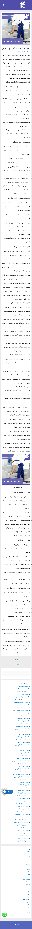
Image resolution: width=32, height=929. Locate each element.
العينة (29, 874)
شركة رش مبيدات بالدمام (24, 747)
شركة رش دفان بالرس (24, 827)
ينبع (29, 914)
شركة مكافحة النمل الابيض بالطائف (21, 822)
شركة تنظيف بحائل (25, 694)
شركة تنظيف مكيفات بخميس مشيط (21, 710)
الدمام (28, 51)
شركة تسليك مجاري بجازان (23, 691)
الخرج (28, 856)
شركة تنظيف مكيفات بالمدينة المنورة (21, 774)
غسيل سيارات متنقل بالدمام (23, 713)
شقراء (28, 907)
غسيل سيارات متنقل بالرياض (23, 707)
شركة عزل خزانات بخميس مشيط (22, 702)
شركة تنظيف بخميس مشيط (23, 766)
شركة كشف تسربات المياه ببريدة (22, 745)
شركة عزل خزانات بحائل (24, 731)
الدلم (29, 859)
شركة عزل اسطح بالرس (24, 841)
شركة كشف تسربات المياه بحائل (22, 699)
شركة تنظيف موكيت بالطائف (23, 790)
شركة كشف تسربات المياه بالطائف (21, 803)
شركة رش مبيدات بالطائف (23, 809)
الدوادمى (28, 864)
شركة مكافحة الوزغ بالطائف (23, 795)
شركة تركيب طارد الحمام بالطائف (22, 814)
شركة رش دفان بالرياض (24, 750)
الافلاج (28, 851)
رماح (29, 904)
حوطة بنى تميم (26, 899)
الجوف (28, 854)
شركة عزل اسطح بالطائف (24, 798)
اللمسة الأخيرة (26, 879)
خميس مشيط (27, 902)
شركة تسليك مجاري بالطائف (23, 801)
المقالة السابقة (16, 659)
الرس (29, 866)
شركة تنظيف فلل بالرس (24, 835)
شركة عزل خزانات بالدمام (24, 721)
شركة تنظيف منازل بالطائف (23, 793)
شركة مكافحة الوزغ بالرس (23, 838)
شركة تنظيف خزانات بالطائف (23, 811)
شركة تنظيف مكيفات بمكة (23, 689)
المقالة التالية (16, 664)
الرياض (28, 869)
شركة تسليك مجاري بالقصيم (23, 758)
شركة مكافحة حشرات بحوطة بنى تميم (20, 761)
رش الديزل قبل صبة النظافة (23, 742)
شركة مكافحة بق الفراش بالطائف (22, 819)
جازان (28, 891)
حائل (29, 897)
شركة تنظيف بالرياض (25, 782)
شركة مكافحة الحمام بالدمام (23, 718)
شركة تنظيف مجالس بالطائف (23, 787)
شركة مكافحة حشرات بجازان (23, 771)
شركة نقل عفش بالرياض (24, 683)
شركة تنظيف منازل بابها (24, 686)
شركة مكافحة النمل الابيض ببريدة (22, 729)
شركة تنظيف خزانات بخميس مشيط (21, 697)
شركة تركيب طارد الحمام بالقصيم (22, 705)
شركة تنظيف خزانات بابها (24, 723)
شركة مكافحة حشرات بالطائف (22, 817)
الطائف (28, 871)
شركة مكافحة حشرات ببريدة (23, 739)
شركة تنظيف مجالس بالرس (23, 830)
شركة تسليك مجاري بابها (24, 737)
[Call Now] (5, 792)
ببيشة (29, 886)
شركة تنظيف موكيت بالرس (23, 833)
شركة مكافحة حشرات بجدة (23, 779)
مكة (29, 909)
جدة (29, 894)
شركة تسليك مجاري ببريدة (23, 753)
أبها (29, 849)
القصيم (28, 876)
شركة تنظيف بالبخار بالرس (23, 825)
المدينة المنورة (26, 881)
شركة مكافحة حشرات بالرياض (22, 769)
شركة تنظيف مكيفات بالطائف (23, 806)
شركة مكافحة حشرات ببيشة (23, 726)
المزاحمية (28, 884)
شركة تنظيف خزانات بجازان (23, 715)
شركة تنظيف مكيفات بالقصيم (23, 755)
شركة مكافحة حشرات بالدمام (23, 763)
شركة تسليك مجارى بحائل (24, 734)
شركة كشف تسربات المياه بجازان (22, 777)
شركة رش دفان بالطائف (24, 785)
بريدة (29, 889)
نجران (28, 912)
